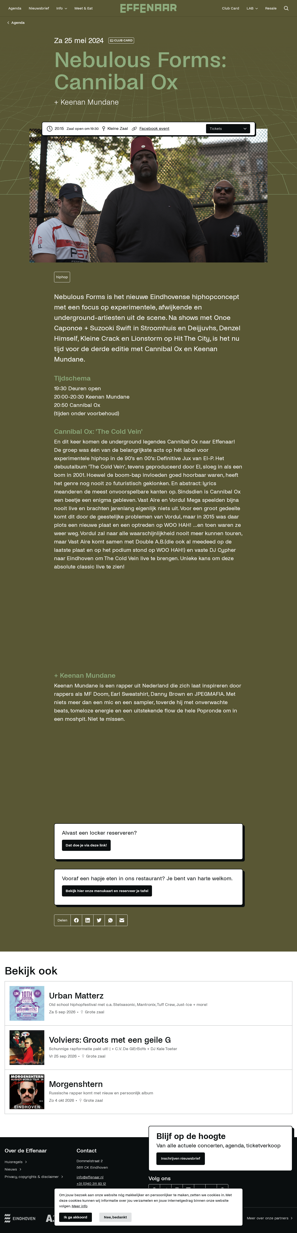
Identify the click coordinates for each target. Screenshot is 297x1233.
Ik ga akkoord (75, 1217)
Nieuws (11, 1169)
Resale (271, 8)
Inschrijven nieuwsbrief (180, 1158)
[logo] (148, 8)
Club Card (230, 8)
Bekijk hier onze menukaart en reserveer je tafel (107, 891)
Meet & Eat (83, 8)
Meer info (79, 1206)
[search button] (286, 8)
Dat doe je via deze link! (86, 845)
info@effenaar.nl (90, 1177)
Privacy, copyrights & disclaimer (32, 1177)
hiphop (62, 277)
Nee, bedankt (115, 1217)
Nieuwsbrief (39, 8)
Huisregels (14, 1162)
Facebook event (154, 128)
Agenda (14, 8)
